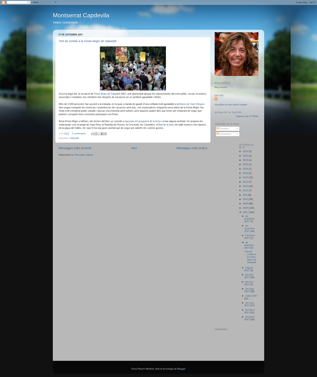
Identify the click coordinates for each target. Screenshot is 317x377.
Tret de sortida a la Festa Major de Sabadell (87, 41)
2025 (246, 156)
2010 (246, 199)
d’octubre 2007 (249, 236)
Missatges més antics (191, 148)
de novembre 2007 (249, 228)
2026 (246, 151)
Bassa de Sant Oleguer (191, 104)
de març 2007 (249, 304)
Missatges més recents (75, 148)
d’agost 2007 (248, 269)
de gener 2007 (249, 318)
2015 (246, 177)
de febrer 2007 (249, 311)
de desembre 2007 (249, 219)
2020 (246, 164)
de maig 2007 (249, 290)
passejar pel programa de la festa (143, 121)
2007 (246, 212)
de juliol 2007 (248, 276)
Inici (134, 148)
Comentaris (225, 134)
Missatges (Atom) (84, 155)
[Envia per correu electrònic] (92, 133)
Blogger (181, 369)
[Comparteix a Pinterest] (105, 133)
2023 (246, 160)
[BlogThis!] (96, 133)
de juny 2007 (248, 283)
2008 (246, 208)
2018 (246, 169)
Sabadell (74, 138)
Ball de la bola (165, 124)
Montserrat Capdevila (81, 15)
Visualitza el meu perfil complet (231, 104)
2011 (245, 195)
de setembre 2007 (249, 245)
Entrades (224, 128)
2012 (246, 190)
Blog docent (221, 87)
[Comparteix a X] (99, 133)
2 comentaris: (79, 133)
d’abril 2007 (251, 296)
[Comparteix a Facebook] (102, 133)
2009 (246, 203)
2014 (246, 182)
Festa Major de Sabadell (107, 93)
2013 (246, 186)
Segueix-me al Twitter (247, 116)
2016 (246, 173)
